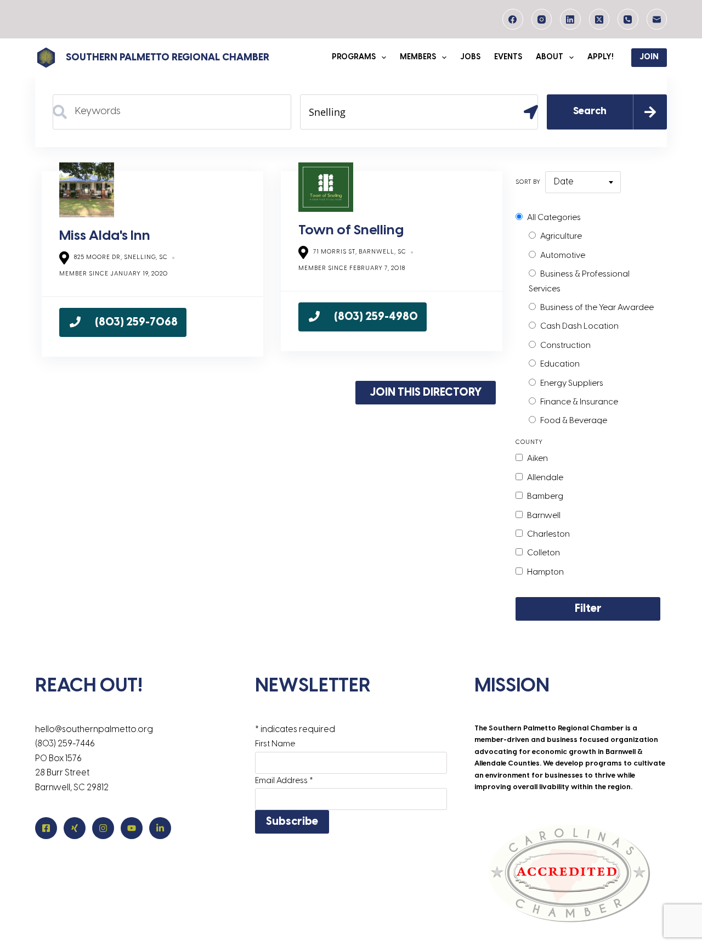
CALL (122, 322)
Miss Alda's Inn (104, 236)
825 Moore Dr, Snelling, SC (121, 257)
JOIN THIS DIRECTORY (426, 392)
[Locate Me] (527, 112)
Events (508, 57)
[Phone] (628, 19)
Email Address (284, 781)
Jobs (470, 57)
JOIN (649, 57)
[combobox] (583, 182)
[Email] (657, 19)
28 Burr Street (62, 773)
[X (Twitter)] (599, 19)
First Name (275, 744)
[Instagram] (541, 19)
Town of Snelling (351, 230)
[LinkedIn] (570, 19)
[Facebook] (512, 19)
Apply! (600, 57)
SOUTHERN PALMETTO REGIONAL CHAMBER (167, 58)
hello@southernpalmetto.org (94, 729)
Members (418, 57)
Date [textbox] (564, 182)
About (549, 57)
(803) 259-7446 (65, 744)
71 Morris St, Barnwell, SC (359, 252)
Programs (354, 57)
